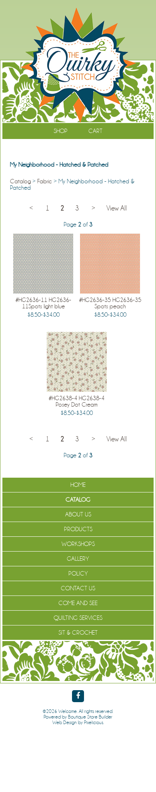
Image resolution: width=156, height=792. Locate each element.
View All (116, 208)
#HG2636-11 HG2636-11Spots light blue (43, 303)
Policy (78, 573)
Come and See (78, 603)
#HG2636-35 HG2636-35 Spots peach (110, 303)
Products (78, 529)
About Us (78, 514)
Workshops (78, 544)
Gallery (78, 559)
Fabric (44, 181)
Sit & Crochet (78, 632)
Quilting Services (78, 618)
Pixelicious (93, 722)
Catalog (20, 181)
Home (78, 485)
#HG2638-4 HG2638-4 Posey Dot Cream (76, 401)
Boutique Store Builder (90, 717)
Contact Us (78, 588)
